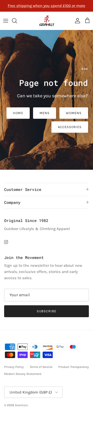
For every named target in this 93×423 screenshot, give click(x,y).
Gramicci (21, 405)
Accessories (70, 127)
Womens (74, 113)
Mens (45, 113)
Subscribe (46, 311)
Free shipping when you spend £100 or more (46, 5)
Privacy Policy (14, 367)
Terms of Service (41, 367)
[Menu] (5, 20)
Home (18, 113)
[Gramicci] (46, 20)
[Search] (17, 20)
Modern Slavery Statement (23, 374)
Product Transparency (73, 367)
